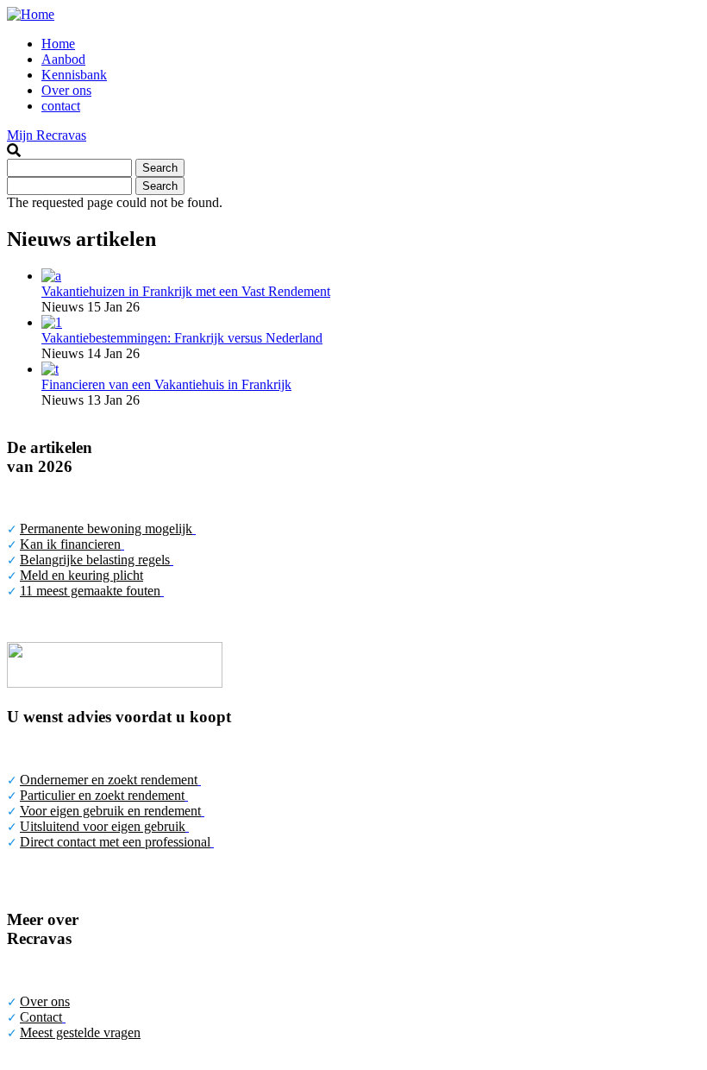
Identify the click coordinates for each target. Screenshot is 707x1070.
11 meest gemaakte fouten (90, 590)
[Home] (30, 14)
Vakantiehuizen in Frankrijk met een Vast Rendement (185, 291)
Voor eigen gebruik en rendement (110, 810)
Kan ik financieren (70, 544)
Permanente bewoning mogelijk (106, 528)
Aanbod (63, 59)
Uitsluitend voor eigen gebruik (102, 826)
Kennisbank (74, 74)
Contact (41, 1017)
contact (60, 105)
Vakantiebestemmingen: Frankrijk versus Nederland (181, 337)
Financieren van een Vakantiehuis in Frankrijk (166, 384)
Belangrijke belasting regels (95, 559)
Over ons (66, 90)
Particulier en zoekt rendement (102, 795)
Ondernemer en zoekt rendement (108, 779)
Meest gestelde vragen (80, 1032)
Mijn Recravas (46, 135)
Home (58, 43)
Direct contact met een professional (115, 841)
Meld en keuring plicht (81, 575)
